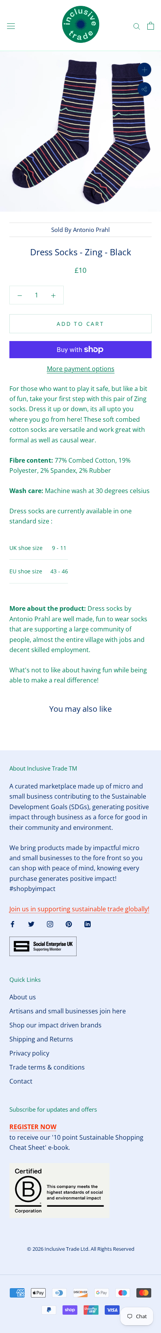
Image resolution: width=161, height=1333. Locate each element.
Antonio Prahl (91, 229)
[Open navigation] (11, 25)
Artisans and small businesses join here (67, 1011)
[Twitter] (31, 924)
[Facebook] (12, 924)
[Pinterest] (69, 924)
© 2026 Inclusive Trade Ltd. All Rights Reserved (80, 1248)
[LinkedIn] (87, 924)
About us (22, 997)
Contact (20, 1081)
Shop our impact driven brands (55, 1025)
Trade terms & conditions (47, 1067)
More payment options (80, 368)
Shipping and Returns (41, 1039)
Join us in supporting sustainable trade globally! (79, 909)
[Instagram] (50, 924)
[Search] (136, 25)
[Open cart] (150, 26)
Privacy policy (29, 1053)
